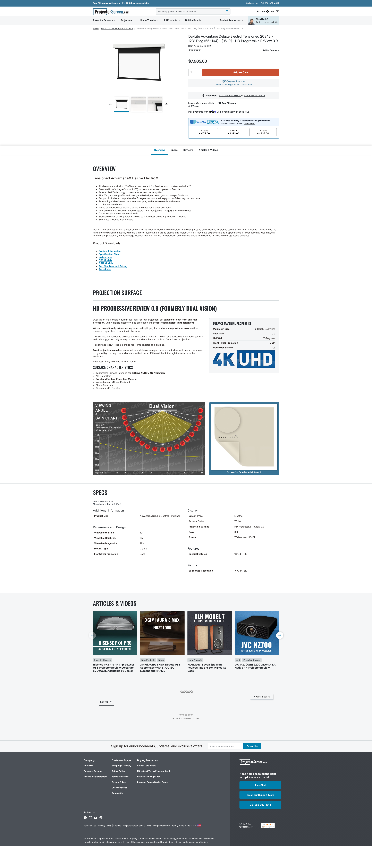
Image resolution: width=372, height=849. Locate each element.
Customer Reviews (93, 771)
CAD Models (106, 263)
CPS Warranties (119, 787)
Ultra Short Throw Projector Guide (154, 771)
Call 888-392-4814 (270, 3)
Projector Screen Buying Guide (152, 782)
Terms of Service (120, 776)
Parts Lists (105, 269)
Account (261, 11)
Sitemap (117, 825)
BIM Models (105, 260)
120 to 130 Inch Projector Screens (117, 28)
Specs (174, 149)
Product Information (110, 251)
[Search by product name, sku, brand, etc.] (227, 11)
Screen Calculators (146, 765)
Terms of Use (90, 825)
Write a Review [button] (263, 696)
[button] (275, 11)
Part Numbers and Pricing (113, 266)
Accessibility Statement (95, 776)
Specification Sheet (109, 254)
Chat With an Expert (230, 95)
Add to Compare (270, 50)
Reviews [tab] (104, 701)
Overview (159, 149)
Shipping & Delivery (121, 765)
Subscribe (252, 746)
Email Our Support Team (260, 795)
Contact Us (117, 793)
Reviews (188, 149)
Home (96, 28)
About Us (88, 765)
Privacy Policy (119, 782)
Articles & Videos (208, 149)
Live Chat (260, 785)
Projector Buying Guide (148, 776)
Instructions (105, 257)
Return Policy (118, 771)
